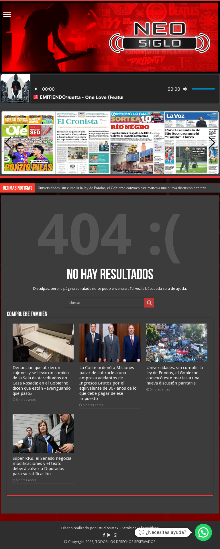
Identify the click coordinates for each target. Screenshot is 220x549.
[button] (212, 142)
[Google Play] (109, 535)
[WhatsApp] (115, 535)
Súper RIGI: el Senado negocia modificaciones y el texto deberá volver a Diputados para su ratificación (42, 466)
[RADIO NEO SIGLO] (110, 37)
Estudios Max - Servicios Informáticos (128, 528)
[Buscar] (149, 303)
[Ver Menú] (7, 15)
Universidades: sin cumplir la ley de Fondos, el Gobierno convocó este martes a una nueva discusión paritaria (122, 188)
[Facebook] (104, 535)
